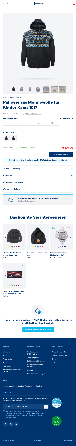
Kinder (5, 97)
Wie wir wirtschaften (11, 189)
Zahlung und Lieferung (36, 361)
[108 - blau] (13, 138)
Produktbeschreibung (11, 169)
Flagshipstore (8, 359)
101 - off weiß (58, 246)
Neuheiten (7, 366)
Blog (5, 363)
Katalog (54, 363)
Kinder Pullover (15, 97)
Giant (71, 440)
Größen (54, 359)
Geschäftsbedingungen (36, 374)
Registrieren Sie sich (18, 160)
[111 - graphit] (6, 138)
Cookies (39, 386)
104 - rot (16, 285)
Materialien (7, 175)
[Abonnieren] (46, 407)
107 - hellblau (35, 246)
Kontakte (6, 355)
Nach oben (37, 440)
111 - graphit (12, 246)
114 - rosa (16, 246)
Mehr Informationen (33, 114)
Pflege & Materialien (59, 352)
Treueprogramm (33, 358)
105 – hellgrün (14, 246)
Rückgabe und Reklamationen (32, 353)
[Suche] (7, 3)
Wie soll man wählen (66, 118)
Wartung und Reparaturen (13, 182)
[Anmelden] (69, 3)
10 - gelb (9, 246)
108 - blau (18, 246)
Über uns (6, 352)
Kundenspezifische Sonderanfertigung (17, 386)
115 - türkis (60, 246)
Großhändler (32, 370)
